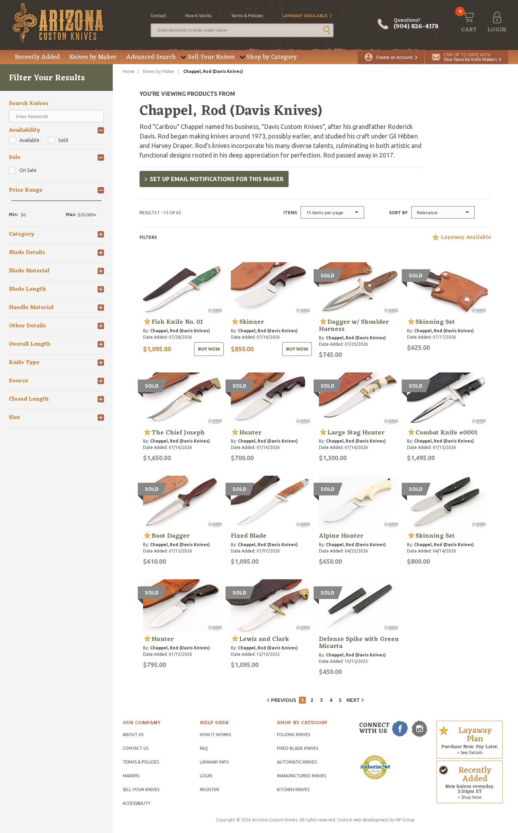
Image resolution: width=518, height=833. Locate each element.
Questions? (416, 24)
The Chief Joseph (178, 432)
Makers (131, 775)
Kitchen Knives (293, 789)
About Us (133, 734)
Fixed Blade (248, 536)
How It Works (215, 734)
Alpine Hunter (341, 536)
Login (206, 775)
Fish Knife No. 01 (177, 322)
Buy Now (209, 348)
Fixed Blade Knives (297, 748)
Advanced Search (151, 57)
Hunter (250, 432)
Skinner (251, 322)
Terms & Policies (141, 762)
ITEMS (290, 212)
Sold (63, 140)
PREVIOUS (283, 700)
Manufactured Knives (301, 775)
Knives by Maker (92, 57)
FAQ (204, 748)
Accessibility (136, 803)
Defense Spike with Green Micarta (359, 643)
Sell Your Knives (211, 57)
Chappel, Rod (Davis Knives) (180, 330)
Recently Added (37, 57)
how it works (198, 15)
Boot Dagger (171, 536)
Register (209, 789)
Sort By (398, 212)
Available (29, 140)
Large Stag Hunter (355, 432)
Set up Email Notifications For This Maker (216, 179)
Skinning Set (435, 322)
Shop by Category (272, 57)
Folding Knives (293, 734)
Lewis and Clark (264, 639)
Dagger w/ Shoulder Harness (354, 325)
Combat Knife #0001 (446, 432)
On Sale (28, 170)
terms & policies (247, 15)
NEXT (353, 700)
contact (158, 15)
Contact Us (135, 748)
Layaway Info (214, 762)
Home (129, 71)
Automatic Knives (297, 762)
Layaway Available (305, 15)
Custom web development (363, 819)
